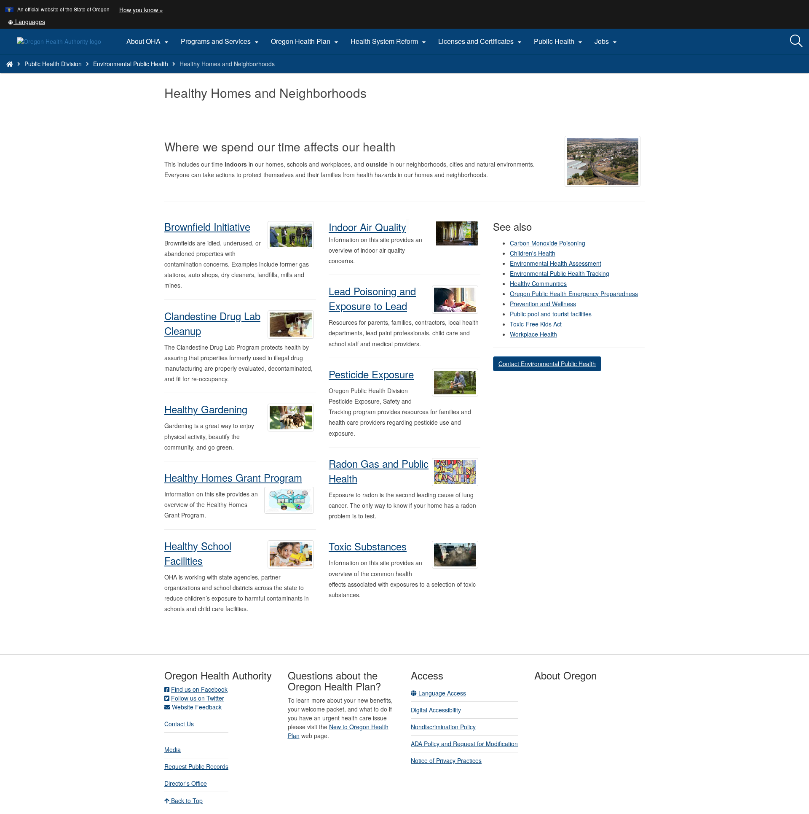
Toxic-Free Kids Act (536, 324)
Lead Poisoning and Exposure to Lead (372, 298)
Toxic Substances (368, 546)
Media (172, 749)
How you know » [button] (141, 9)
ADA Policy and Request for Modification (464, 743)
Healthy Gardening (205, 409)
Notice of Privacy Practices (446, 760)
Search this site (115, 74)
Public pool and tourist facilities (551, 314)
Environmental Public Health (130, 63)
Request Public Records (196, 766)
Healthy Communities (538, 283)
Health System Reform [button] (389, 41)
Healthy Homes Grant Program (233, 477)
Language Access (441, 693)
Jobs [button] (607, 41)
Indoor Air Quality (367, 226)
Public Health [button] (559, 41)
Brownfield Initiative (207, 226)
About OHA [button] (148, 41)
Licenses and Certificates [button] (481, 41)
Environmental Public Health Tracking (559, 273)
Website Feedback (197, 707)
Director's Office (185, 783)
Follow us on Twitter (197, 698)
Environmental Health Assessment (555, 263)
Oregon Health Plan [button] (305, 41)
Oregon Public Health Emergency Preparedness (574, 293)
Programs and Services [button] (221, 41)
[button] (26, 21)
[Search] (796, 41)
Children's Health (532, 253)
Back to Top (186, 800)
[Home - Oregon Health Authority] (9, 63)
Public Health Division (53, 63)
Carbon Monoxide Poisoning (547, 243)
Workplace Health (533, 334)
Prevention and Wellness (543, 303)
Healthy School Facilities (197, 553)
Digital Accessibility (436, 710)
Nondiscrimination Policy (443, 726)
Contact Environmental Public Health (547, 363)
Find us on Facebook (199, 689)
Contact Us (179, 724)
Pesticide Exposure (371, 374)
